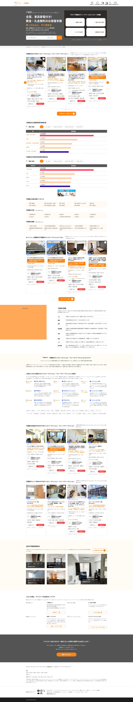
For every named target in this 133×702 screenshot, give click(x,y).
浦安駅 (94, 205)
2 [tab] (63, 109)
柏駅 (27, 139)
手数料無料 (57, 410)
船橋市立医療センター (95, 226)
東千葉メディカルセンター (65, 226)
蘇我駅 (78, 205)
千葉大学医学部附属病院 (50, 226)
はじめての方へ (50, 690)
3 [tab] (65, 109)
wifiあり (52, 410)
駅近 (48, 410)
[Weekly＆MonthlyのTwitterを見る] (44, 691)
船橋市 (27, 177)
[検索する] (59, 38)
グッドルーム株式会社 (56, 103)
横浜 (36, 677)
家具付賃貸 (81, 410)
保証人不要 (63, 410)
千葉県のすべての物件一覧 (65, 113)
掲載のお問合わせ (50, 693)
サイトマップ (64, 692)
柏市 (27, 173)
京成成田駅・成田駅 (51, 205)
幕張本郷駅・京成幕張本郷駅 (32, 143)
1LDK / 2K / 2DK (58, 127)
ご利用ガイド (55, 612)
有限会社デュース (35, 101)
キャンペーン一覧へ (65, 299)
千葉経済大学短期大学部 (65, 216)
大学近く (89, 413)
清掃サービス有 (62, 413)
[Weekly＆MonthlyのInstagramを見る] (41, 691)
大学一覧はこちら (39, 210)
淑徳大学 (77, 214)
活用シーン (89, 690)
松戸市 (27, 185)
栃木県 (31, 672)
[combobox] (36, 38)
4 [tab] (67, 109)
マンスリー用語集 (96, 690)
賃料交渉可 (68, 413)
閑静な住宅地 (54, 413)
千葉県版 (26, 3)
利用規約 (70, 692)
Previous (25, 82)
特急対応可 (95, 413)
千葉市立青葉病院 (79, 226)
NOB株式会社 (34, 469)
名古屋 (48, 677)
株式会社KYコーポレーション (99, 474)
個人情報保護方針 (56, 692)
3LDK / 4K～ (80, 127)
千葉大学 (47, 216)
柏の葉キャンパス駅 (81, 203)
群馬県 (34, 672)
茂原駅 (63, 205)
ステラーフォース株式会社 (98, 289)
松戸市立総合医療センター (81, 228)
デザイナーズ (98, 410)
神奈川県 (28, 674)
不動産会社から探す (98, 550)
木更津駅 (33, 205)
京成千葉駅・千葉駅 (51, 203)
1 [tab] (61, 109)
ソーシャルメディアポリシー (79, 692)
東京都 (45, 672)
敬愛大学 (62, 214)
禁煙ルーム (87, 410)
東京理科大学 (48, 214)
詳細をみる (31, 98)
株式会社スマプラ (76, 292)
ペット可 (38, 410)
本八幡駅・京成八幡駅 (31, 151)
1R (41, 127)
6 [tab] (71, 109)
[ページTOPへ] (106, 700)
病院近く (84, 413)
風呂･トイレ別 (75, 410)
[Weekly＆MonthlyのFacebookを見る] (38, 691)
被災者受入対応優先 (102, 413)
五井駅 (63, 203)
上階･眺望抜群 (36, 413)
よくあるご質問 (96, 612)
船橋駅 (27, 147)
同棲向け (33, 410)
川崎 (39, 677)
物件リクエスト (66, 654)
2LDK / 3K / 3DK (69, 127)
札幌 (33, 677)
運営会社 (48, 692)
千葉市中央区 (29, 169)
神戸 (52, 677)
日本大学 (32, 216)
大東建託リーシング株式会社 (37, 527)
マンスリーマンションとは (97, 627)
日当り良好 (49, 413)
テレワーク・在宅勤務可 (76, 413)
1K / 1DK (48, 127)
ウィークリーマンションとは (72, 690)
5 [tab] (69, 109)
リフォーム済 (29, 413)
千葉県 (42, 672)
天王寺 (44, 677)
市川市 (27, 181)
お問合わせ (40, 98)
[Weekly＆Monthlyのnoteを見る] (41, 693)
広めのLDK (69, 410)
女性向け (28, 410)
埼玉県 (38, 672)
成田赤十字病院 (33, 226)
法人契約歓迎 (42, 413)
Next (107, 82)
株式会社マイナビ (76, 101)
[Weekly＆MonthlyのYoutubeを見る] (38, 693)
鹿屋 (41, 677)
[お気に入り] (43, 58)
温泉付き (92, 410)
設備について (82, 690)
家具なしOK (43, 410)
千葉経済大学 (93, 214)
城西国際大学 (32, 214)
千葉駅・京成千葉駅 (30, 134)
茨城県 (27, 672)
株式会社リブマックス (77, 534)
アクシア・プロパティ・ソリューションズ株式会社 (56, 526)
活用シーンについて (55, 626)
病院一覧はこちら (39, 222)
